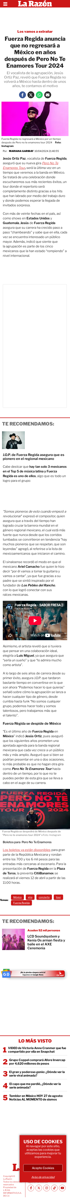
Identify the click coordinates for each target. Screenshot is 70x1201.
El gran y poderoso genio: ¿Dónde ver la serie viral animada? (37, 1073)
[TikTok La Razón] (54, 1188)
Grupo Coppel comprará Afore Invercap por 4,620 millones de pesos (37, 1061)
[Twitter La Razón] (30, 94)
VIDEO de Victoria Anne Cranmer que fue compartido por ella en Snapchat (37, 1049)
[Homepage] (35, 3)
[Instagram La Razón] (46, 1188)
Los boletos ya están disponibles (27, 850)
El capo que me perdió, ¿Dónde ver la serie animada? (35, 1085)
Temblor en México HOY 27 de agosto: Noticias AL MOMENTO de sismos (36, 1097)
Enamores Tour (14, 168)
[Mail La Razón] (47, 94)
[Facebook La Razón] (22, 94)
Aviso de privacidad (43, 1177)
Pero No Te (50, 163)
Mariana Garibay (21, 150)
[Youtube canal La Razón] (62, 1188)
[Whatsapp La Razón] (39, 94)
